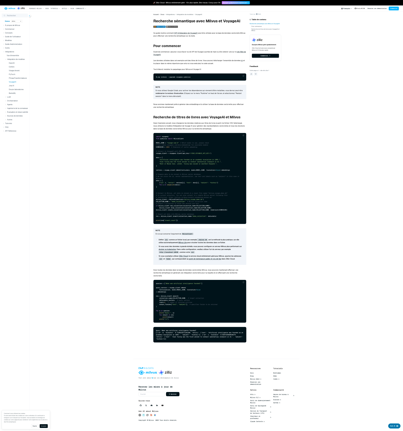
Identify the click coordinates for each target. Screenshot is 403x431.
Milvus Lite (182, 242)
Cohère (11, 67)
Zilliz (176, 378)
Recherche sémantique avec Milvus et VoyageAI (265, 23)
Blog (72, 8)
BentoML (12, 93)
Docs (47, 8)
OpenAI (12, 63)
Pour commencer (256, 26)
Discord (276, 400)
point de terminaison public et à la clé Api (205, 259)
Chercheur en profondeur (255, 417)
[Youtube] (162, 405)
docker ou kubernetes (167, 249)
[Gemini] (155, 415)
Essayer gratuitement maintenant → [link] (236, 3)
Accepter (43, 426)
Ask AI (392, 426)
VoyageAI (12, 82)
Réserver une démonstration (377, 8)
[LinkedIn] (157, 405)
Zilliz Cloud (183, 256)
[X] (146, 405)
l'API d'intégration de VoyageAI (186, 33)
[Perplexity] (143, 415)
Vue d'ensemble (13, 55)
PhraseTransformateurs (18, 78)
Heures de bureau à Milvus (280, 395)
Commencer (394, 8)
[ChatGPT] (140, 415)
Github (275, 403)
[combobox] (346, 8)
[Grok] (147, 415)
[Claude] (151, 415)
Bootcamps (277, 373)
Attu (252, 394)
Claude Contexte (256, 421)
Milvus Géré (254, 379)
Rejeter (35, 426)
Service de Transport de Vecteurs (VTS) (258, 412)
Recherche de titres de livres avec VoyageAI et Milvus (265, 29)
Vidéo (275, 379)
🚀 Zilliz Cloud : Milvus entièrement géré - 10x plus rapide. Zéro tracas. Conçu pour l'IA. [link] (187, 3)
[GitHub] (141, 405)
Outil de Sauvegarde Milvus (258, 407)
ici (242, 60)
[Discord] (151, 405)
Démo (275, 376)
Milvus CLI (254, 397)
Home (7, 21)
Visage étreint (14, 70)
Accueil (156, 14)
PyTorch (12, 74)
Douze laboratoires (16, 89)
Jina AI (11, 86)
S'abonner (173, 394)
